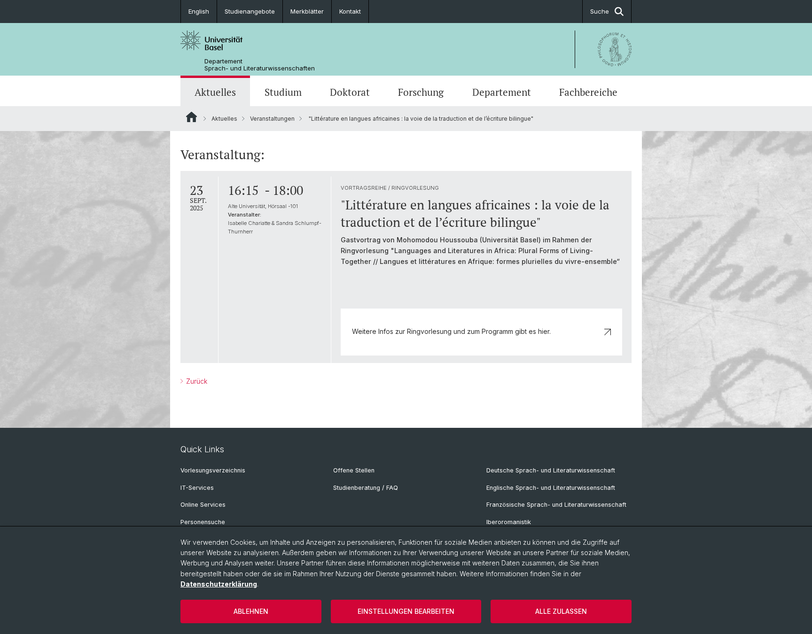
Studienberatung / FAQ (365, 487)
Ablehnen (251, 611)
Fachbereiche (588, 92)
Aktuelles (215, 92)
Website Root (191, 117)
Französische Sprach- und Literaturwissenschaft (556, 504)
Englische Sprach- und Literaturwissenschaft (550, 487)
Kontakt (350, 11)
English (198, 11)
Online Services (203, 504)
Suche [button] (599, 11)
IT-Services (197, 487)
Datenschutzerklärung (218, 584)
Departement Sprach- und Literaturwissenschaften (259, 65)
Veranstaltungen (272, 118)
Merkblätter (307, 11)
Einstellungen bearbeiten (406, 611)
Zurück (195, 381)
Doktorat (350, 92)
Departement (501, 92)
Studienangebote (250, 11)
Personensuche (202, 522)
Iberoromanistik (508, 522)
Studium (283, 92)
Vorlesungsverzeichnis (212, 470)
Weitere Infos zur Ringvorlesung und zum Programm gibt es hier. (451, 331)
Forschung (421, 92)
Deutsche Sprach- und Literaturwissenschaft (550, 470)
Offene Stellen (354, 470)
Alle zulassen (561, 611)
